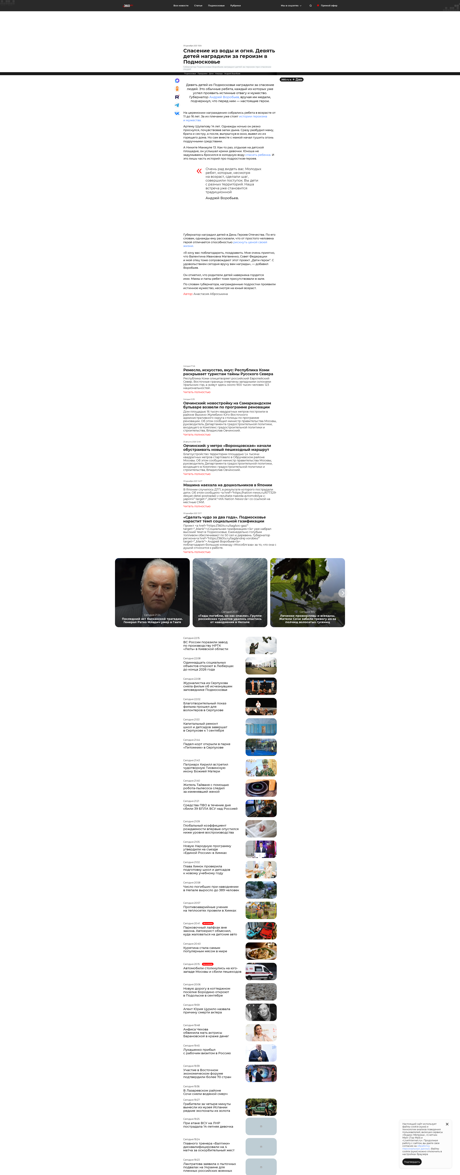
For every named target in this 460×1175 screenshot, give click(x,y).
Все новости (180, 5)
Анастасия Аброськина (210, 294)
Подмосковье (216, 5)
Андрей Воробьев (232, 74)
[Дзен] (292, 80)
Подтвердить (412, 1162)
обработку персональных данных (416, 1147)
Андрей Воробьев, (224, 97)
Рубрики (235, 5)
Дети (211, 74)
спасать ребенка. (258, 155)
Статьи (198, 5)
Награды (219, 74)
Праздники (202, 74)
